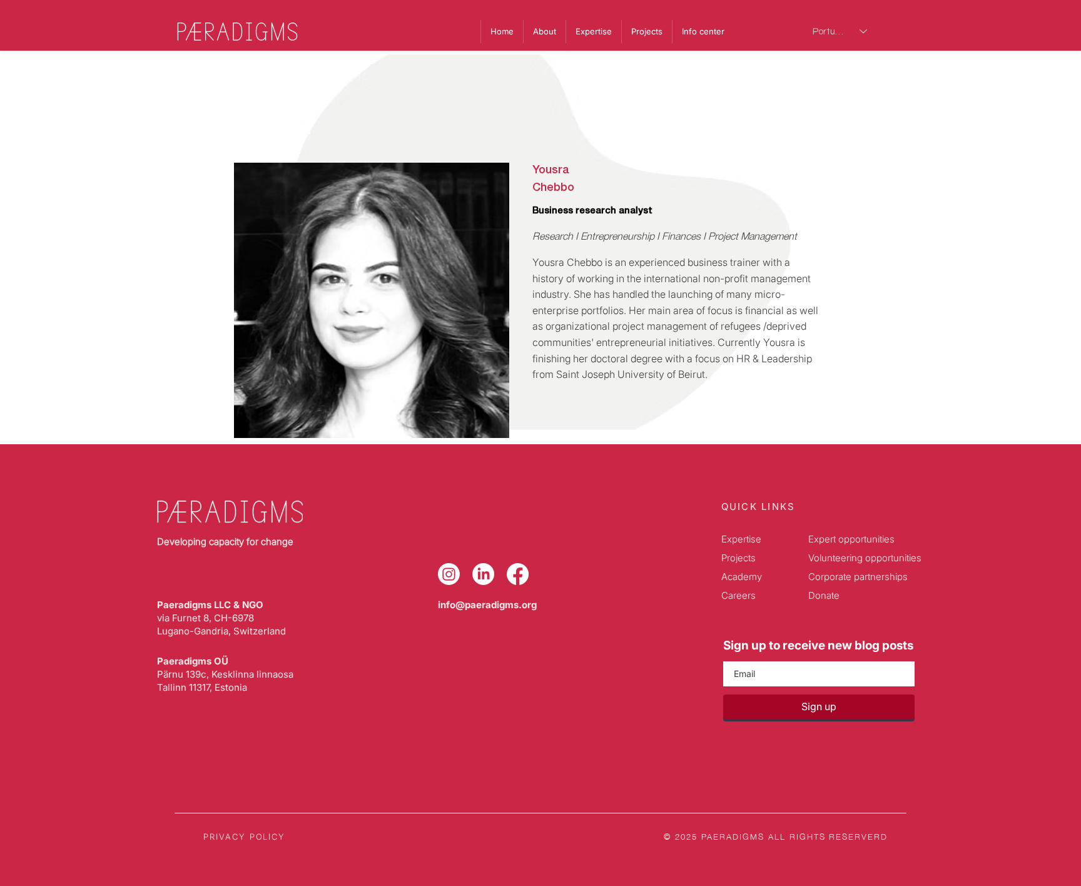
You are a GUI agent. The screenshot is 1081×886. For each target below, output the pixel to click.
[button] (703, 31)
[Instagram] (449, 574)
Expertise (741, 539)
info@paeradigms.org (487, 605)
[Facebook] (518, 574)
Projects (738, 558)
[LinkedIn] (483, 574)
